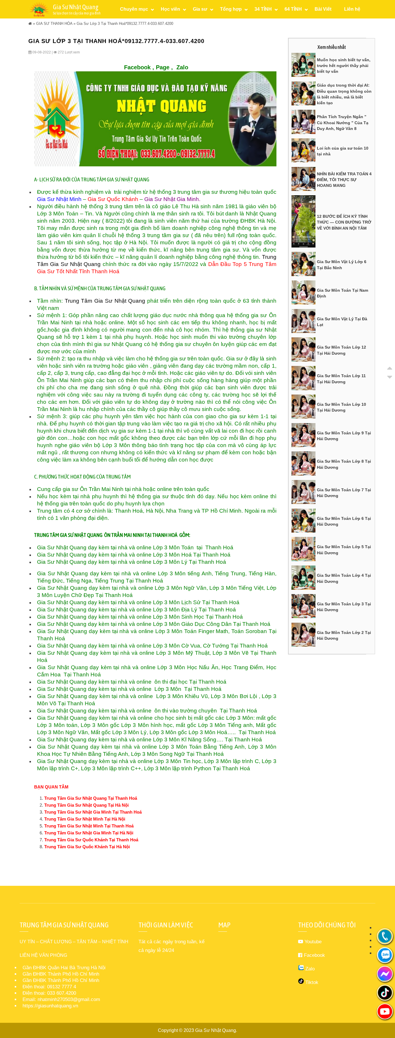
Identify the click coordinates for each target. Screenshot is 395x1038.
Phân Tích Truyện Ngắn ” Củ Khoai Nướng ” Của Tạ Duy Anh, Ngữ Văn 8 (342, 122)
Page (162, 67)
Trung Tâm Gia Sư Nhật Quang (104, 301)
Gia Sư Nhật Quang (215, 1030)
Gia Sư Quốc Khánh (113, 199)
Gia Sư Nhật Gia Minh (171, 199)
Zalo (182, 67)
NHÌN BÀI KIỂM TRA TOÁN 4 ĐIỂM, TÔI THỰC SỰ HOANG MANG (344, 180)
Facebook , (139, 67)
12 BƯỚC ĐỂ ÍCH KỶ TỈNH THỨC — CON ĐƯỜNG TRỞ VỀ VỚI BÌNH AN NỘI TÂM (344, 222)
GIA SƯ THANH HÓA (54, 23)
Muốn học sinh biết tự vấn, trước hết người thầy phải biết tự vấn (343, 65)
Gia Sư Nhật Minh (60, 199)
